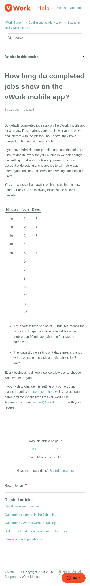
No (56, 449)
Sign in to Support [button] (68, 7)
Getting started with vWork (45, 22)
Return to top (14, 485)
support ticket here (41, 391)
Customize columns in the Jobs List (30, 514)
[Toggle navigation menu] (51, 7)
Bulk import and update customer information (36, 531)
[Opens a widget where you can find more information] (74, 578)
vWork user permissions (22, 506)
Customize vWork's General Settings (31, 523)
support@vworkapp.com (49, 402)
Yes (33, 449)
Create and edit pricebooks (24, 539)
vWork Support (14, 22)
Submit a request (62, 470)
